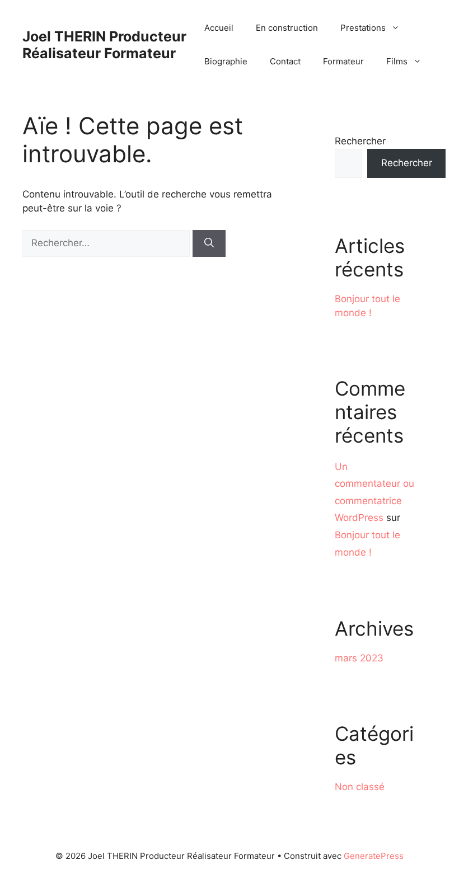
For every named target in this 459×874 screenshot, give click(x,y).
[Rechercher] (209, 243)
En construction (287, 27)
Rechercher (360, 141)
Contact (285, 61)
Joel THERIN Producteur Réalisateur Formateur (104, 45)
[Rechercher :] (107, 242)
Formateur (343, 61)
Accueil (218, 27)
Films (397, 61)
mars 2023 (359, 658)
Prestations (363, 27)
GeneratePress (374, 855)
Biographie (225, 61)
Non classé (360, 786)
